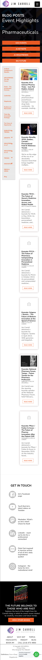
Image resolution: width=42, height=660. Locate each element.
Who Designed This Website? (21, 650)
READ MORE (28, 113)
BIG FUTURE (21, 61)
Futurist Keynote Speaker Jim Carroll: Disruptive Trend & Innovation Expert (16, 3)
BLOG (33, 640)
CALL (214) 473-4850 (27, 643)
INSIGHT (24, 640)
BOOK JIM (10, 643)
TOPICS (32, 637)
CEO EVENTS (21, 43)
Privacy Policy (21, 648)
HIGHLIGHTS (11, 640)
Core (10, 654)
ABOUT (10, 637)
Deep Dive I (17, 654)
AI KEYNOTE (21, 49)
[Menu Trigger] (37, 4)
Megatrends (13, 657)
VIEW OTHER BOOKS (21, 620)
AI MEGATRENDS (21, 55)
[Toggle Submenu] (11, 131)
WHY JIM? (21, 637)
